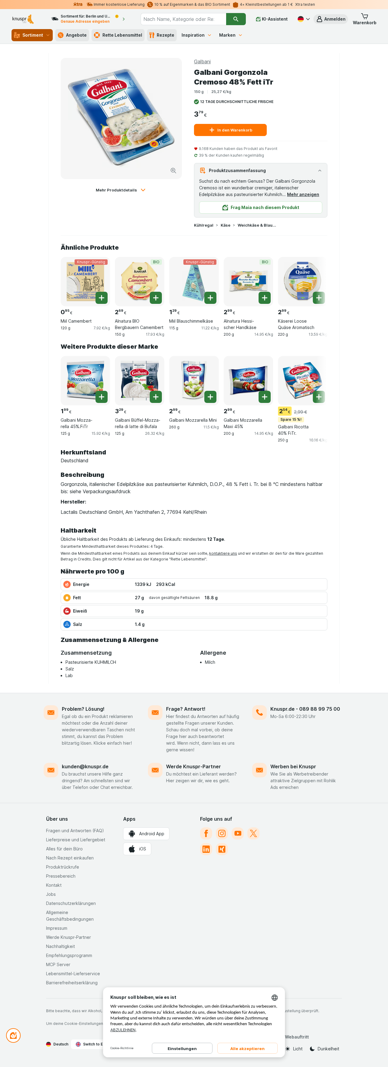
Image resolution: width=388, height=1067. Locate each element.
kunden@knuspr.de (85, 766)
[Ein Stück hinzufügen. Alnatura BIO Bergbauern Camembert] (156, 298)
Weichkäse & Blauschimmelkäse (257, 225)
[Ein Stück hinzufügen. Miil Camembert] (101, 298)
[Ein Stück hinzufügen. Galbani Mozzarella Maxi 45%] (265, 397)
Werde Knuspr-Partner (193, 766)
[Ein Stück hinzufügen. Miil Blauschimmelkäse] (210, 298)
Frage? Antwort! (186, 709)
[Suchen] (236, 19)
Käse (225, 225)
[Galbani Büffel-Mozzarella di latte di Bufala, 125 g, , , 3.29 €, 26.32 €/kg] (139, 380)
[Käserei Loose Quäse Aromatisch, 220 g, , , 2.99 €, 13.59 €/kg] (302, 281)
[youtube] (238, 833)
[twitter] (253, 833)
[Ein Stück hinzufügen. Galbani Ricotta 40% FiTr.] (319, 397)
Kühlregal (203, 225)
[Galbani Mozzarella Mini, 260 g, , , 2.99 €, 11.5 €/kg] (194, 380)
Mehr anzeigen (303, 194)
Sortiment (32, 35)
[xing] (222, 849)
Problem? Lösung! (83, 709)
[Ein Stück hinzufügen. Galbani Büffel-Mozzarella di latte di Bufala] (156, 397)
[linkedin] (206, 849)
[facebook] (206, 833)
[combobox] (183, 19)
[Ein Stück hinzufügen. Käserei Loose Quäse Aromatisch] (319, 298)
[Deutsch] (303, 19)
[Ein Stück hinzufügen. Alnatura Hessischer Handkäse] (265, 298)
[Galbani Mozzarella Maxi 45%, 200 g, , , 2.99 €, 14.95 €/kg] (248, 380)
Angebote (76, 35)
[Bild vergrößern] (173, 170)
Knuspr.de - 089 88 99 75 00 (305, 709)
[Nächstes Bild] (315, 279)
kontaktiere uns (223, 553)
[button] (330, 19)
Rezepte (165, 35)
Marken (227, 35)
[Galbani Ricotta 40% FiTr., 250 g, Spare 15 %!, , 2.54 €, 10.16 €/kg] (302, 380)
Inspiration (193, 35)
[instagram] (222, 833)
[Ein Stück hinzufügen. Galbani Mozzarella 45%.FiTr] (101, 397)
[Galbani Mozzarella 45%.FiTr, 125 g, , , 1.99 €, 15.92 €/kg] (85, 380)
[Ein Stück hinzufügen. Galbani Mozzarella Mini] (210, 397)
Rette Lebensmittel (122, 35)
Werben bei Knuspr (293, 766)
